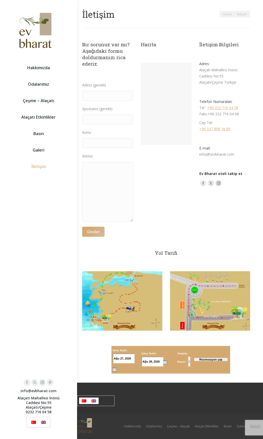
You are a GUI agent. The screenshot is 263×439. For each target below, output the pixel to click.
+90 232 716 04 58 (222, 107)
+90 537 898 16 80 (214, 128)
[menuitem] (34, 422)
